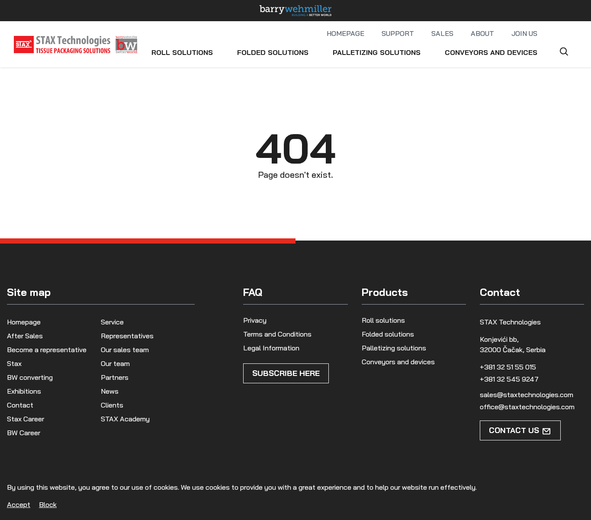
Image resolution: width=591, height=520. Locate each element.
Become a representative (47, 349)
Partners (114, 377)
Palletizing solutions (377, 52)
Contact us (514, 430)
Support (398, 33)
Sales (442, 33)
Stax (14, 363)
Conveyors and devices (491, 52)
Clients (112, 405)
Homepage (345, 33)
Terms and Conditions (277, 334)
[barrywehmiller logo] (295, 10)
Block (48, 504)
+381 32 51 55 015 (508, 367)
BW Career (23, 432)
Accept (18, 504)
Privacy (255, 320)
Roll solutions (182, 52)
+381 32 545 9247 (509, 379)
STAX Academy (125, 418)
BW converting (30, 377)
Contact (20, 405)
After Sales (25, 335)
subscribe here (286, 373)
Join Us (524, 33)
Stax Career (25, 418)
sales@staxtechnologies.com (526, 394)
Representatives (127, 335)
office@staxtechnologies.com (527, 406)
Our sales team (125, 349)
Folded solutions (272, 52)
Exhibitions (24, 391)
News (110, 391)
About (482, 33)
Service (112, 322)
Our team (115, 363)
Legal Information (271, 347)
